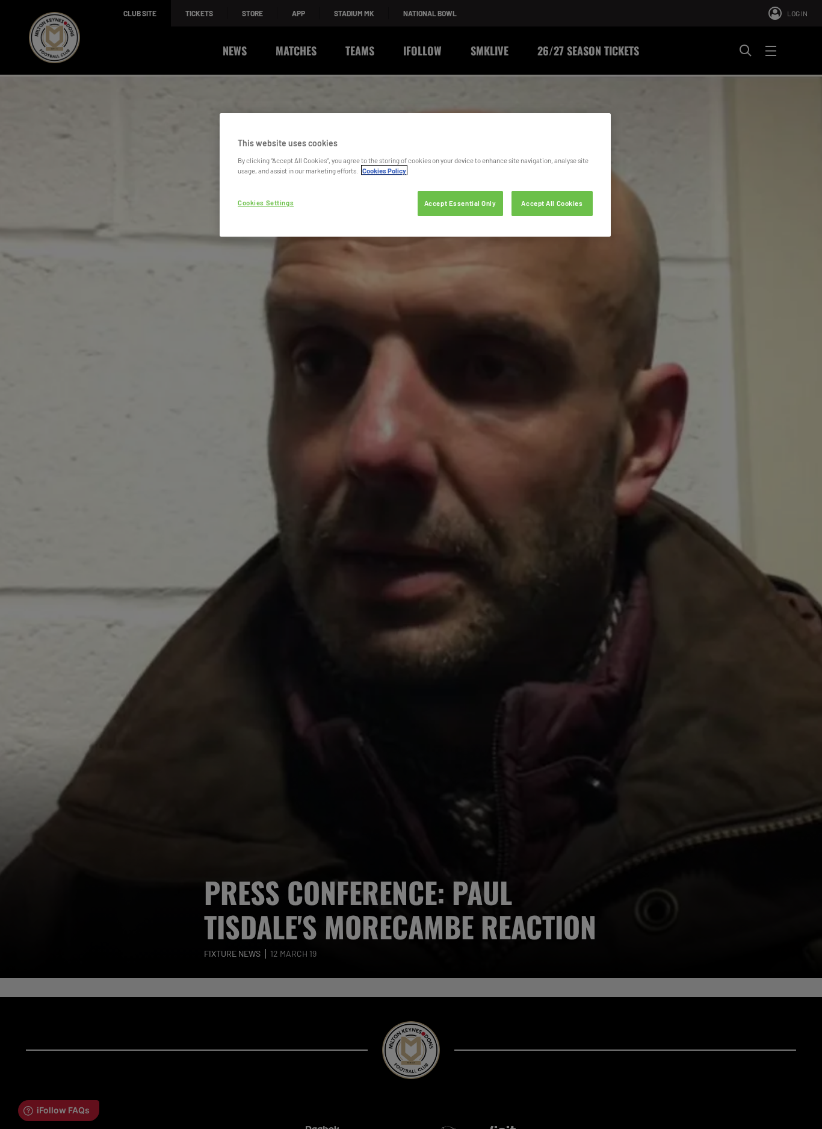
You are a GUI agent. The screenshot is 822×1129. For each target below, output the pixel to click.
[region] (415, 175)
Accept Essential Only (460, 203)
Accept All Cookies (552, 203)
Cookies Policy (384, 170)
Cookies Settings (266, 202)
